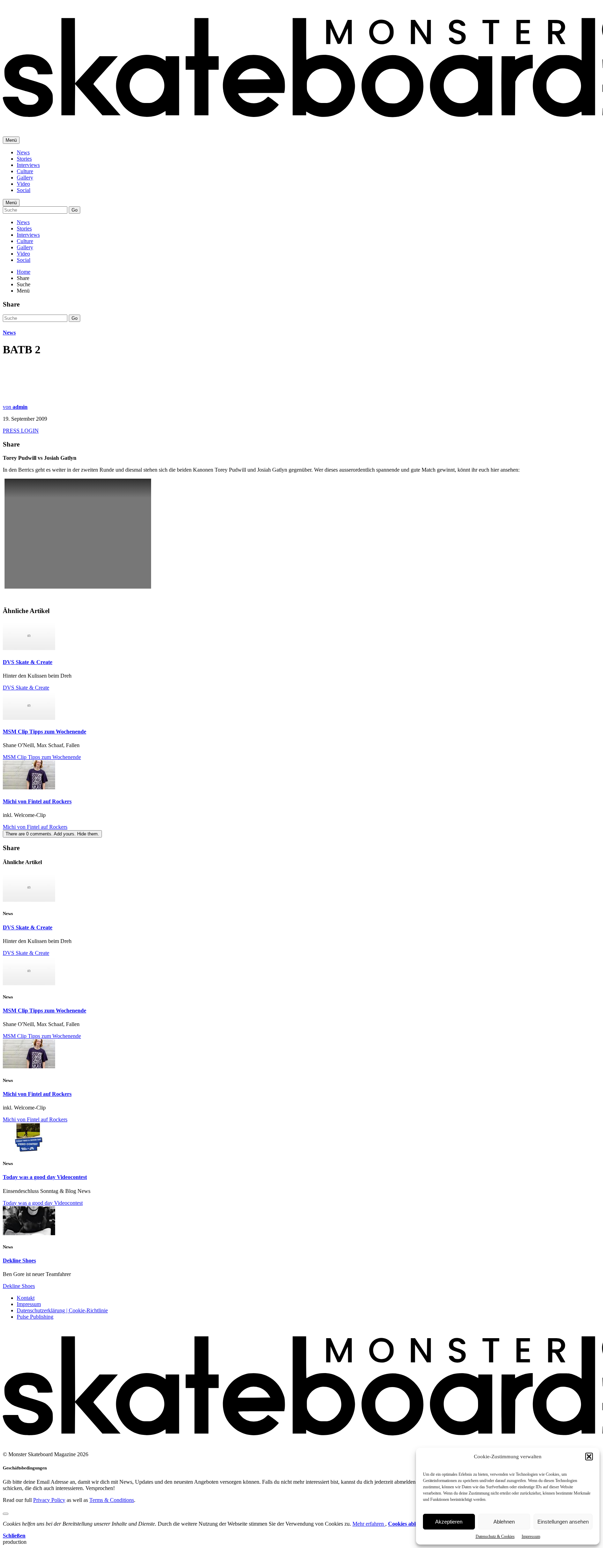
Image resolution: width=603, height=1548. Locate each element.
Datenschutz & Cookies (495, 1536)
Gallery (25, 177)
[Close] (5, 1514)
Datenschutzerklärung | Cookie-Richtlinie (62, 1310)
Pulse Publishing (35, 1317)
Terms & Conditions (111, 1500)
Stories (24, 159)
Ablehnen (504, 1522)
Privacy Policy (49, 1500)
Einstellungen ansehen (563, 1522)
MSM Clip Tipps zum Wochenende (44, 732)
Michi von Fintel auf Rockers (37, 801)
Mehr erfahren (368, 1524)
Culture (25, 171)
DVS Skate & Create (27, 662)
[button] (589, 1456)
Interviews (28, 165)
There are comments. (52, 833)
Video (23, 184)
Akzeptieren (448, 1522)
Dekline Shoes (19, 1260)
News (23, 152)
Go (74, 210)
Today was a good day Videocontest (45, 1177)
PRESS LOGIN (21, 431)
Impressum (531, 1536)
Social (23, 190)
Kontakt (26, 1298)
